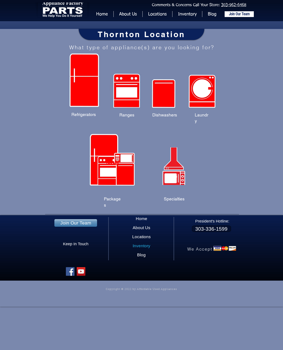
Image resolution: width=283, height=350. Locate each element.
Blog (141, 255)
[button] (187, 14)
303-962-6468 (233, 5)
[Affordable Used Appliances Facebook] (70, 271)
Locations (141, 236)
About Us (141, 227)
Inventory (141, 245)
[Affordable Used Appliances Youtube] (81, 271)
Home (141, 218)
